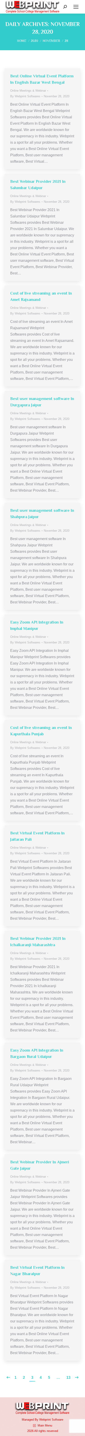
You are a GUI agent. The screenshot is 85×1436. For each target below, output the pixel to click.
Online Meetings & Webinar (28, 90)
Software (57, 1419)
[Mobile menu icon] (75, 6)
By (25, 96)
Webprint (45, 1419)
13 (68, 1377)
